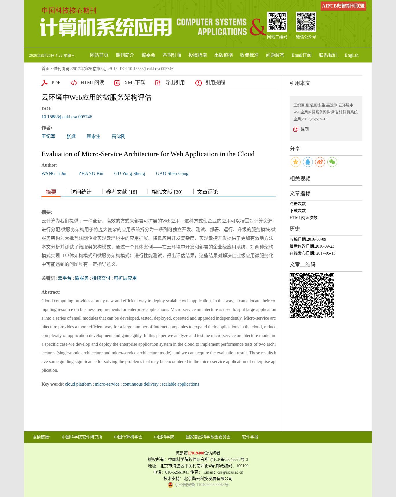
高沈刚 (119, 136)
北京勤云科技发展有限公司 (208, 478)
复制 (305, 129)
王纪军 (48, 136)
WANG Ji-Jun (54, 173)
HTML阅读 (92, 82)
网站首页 (99, 55)
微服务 (82, 278)
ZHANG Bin (91, 173)
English (352, 55)
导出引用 (175, 82)
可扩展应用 (125, 278)
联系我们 (328, 55)
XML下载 (134, 82)
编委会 (148, 55)
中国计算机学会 (128, 437)
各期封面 (172, 55)
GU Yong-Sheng (129, 173)
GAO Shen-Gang (172, 173)
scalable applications (180, 384)
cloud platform (78, 384)
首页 (45, 69)
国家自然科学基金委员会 (208, 437)
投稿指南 (197, 55)
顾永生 (94, 136)
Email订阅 (302, 55)
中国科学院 (164, 437)
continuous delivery (141, 384)
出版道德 (223, 55)
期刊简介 (125, 55)
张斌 (71, 136)
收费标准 (249, 55)
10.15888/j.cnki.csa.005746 (66, 116)
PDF (56, 82)
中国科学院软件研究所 (82, 437)
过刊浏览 (61, 69)
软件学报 (250, 437)
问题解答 (275, 55)
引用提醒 (215, 82)
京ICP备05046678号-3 (229, 459)
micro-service (107, 384)
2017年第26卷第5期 (89, 69)
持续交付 (101, 278)
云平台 (65, 278)
